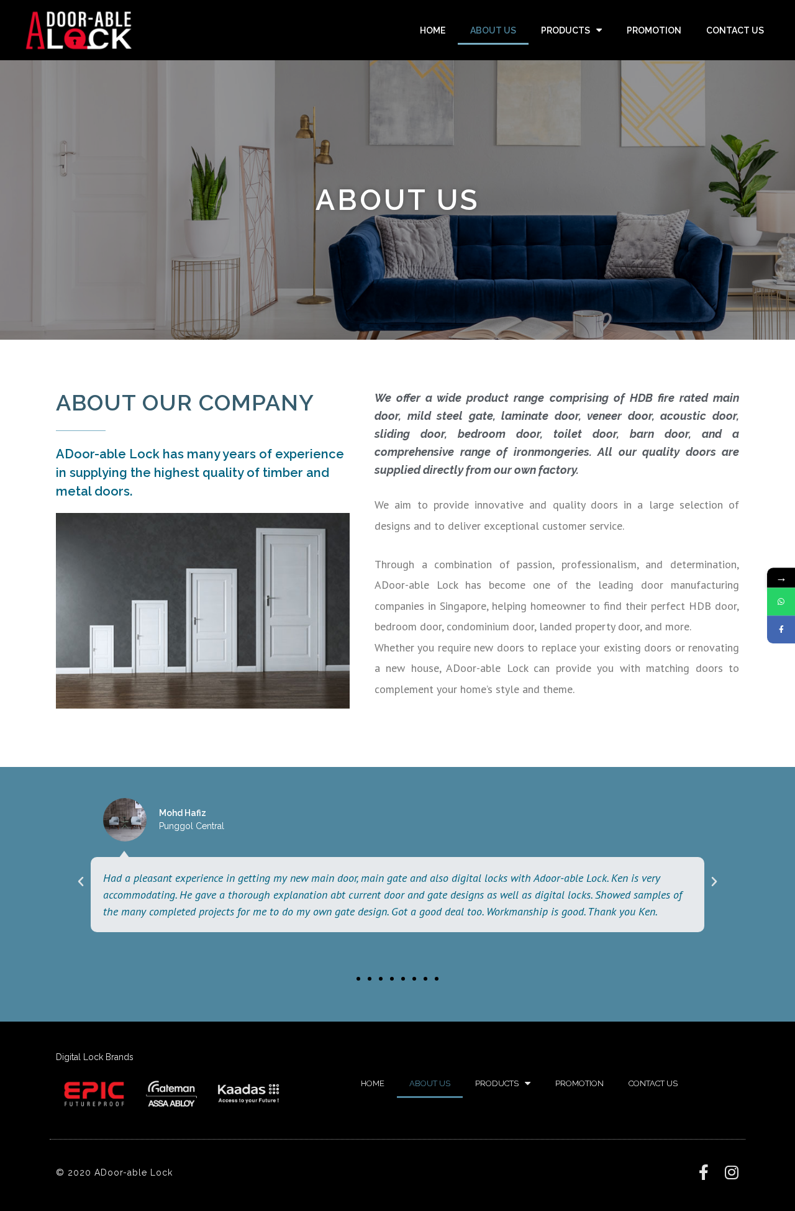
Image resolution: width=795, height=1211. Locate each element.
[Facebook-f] (703, 1172)
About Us (493, 30)
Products (565, 30)
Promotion (654, 30)
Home (432, 30)
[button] (358, 979)
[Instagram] (731, 1172)
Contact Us (735, 30)
